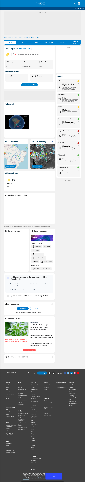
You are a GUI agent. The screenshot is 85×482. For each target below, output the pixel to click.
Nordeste (33, 427)
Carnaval (33, 449)
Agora (10, 42)
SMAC (45, 400)
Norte (32, 429)
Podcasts (8, 431)
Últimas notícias (35, 385)
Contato (71, 382)
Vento (36, 261)
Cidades (36, 308)
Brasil (7, 385)
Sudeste (33, 422)
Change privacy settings (74, 396)
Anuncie (71, 387)
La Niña (33, 443)
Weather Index (47, 415)
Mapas (20, 382)
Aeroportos (23, 308)
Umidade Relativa (39, 254)
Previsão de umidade (21, 420)
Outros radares (10, 448)
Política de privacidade (72, 392)
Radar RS (33, 447)
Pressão (37, 250)
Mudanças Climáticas (34, 417)
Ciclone (33, 438)
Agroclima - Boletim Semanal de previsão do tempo (35, 401)
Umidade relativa (22, 395)
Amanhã (36, 42)
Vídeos (33, 469)
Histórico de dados (74, 42)
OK (54, 476)
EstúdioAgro (34, 463)
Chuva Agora (47, 268)
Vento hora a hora (23, 423)
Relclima (8, 428)
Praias (7, 398)
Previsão (8, 382)
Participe (58, 385)
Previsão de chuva (23, 413)
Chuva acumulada (10, 452)
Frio (32, 431)
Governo (33, 414)
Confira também (61, 382)
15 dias (62, 42)
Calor (32, 436)
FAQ (70, 399)
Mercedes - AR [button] (24, 49)
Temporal (33, 433)
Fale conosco (72, 389)
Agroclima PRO (48, 402)
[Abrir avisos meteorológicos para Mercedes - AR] (15, 55)
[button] (74, 3)
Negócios (33, 405)
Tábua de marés (22, 427)
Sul (32, 420)
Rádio (45, 391)
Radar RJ (8, 445)
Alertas (33, 394)
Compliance (72, 385)
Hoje (23, 42)
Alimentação (34, 389)
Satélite (37, 268)
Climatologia (21, 429)
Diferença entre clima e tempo (10, 434)
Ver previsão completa (29, 84)
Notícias (33, 382)
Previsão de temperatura (21, 416)
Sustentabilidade (35, 396)
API (45, 405)
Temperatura (38, 246)
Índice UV (20, 425)
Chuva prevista (10, 450)
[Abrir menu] (5, 3)
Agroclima (34, 387)
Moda (32, 407)
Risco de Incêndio (47, 261)
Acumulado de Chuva (40, 258)
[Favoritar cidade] (31, 49)
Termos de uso (73, 401)
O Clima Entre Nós (36, 458)
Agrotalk (33, 460)
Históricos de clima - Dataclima (11, 425)
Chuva (48, 246)
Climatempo (42, 373)
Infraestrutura (35, 412)
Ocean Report (47, 411)
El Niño (33, 440)
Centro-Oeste (34, 424)
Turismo (33, 445)
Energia (33, 409)
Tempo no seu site (61, 387)
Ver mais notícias (29, 350)
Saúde (32, 391)
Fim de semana (49, 42)
